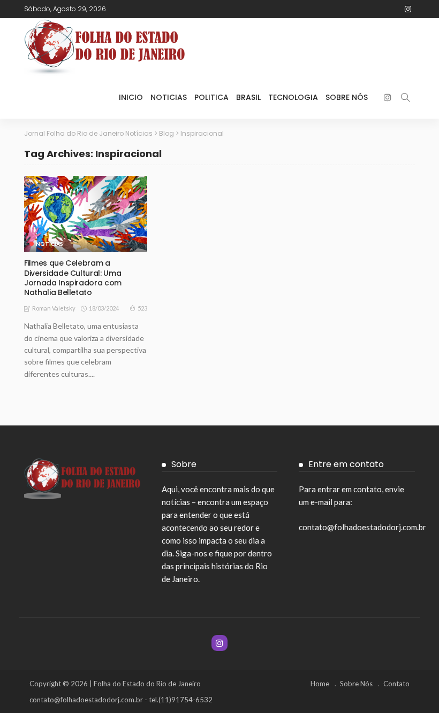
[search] (405, 97)
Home (320, 683)
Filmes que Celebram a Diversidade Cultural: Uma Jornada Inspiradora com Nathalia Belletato (73, 278)
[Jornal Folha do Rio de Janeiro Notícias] (104, 47)
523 (142, 308)
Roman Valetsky (53, 308)
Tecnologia (293, 97)
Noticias (168, 97)
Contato (396, 683)
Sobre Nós (347, 97)
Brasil (248, 97)
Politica (211, 97)
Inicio (131, 97)
